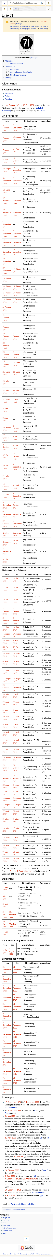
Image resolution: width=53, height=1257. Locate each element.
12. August (7, 679)
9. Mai (15, 446)
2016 (5, 656)
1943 (15, 1000)
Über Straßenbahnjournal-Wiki (24, 1254)
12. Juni (6, 627)
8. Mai (5, 160)
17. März (16, 828)
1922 (5, 991)
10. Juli (5, 455)
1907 (17, 105)
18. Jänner (17, 293)
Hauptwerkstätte (11, 1108)
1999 (5, 590)
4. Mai (5, 887)
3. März (16, 819)
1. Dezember (29, 1102)
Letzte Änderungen (9, 1228)
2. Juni (7, 1176)
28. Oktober (9, 1170)
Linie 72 (43, 111)
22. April (16, 702)
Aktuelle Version (42, 26)
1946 (15, 439)
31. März (6, 400)
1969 (15, 459)
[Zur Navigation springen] (4, 3)
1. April (15, 400)
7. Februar (17, 299)
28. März (6, 640)
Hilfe (4, 1233)
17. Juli (5, 588)
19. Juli (5, 600)
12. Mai (16, 852)
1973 (19, 1102)
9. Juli (15, 437)
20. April (6, 702)
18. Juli (16, 588)
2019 (15, 517)
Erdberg (8, 96)
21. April (6, 671)
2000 (11, 917)
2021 (5, 781)
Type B (45, 1170)
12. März (6, 190)
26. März (6, 654)
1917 (15, 972)
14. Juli (16, 578)
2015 (15, 508)
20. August (7, 427)
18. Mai (6, 859)
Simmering (9, 93)
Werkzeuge (48, 9)
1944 (15, 203)
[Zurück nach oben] (26, 1238)
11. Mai (5, 578)
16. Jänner (7, 293)
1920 (5, 982)
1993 (22, 1157)
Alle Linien (32, 1204)
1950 (5, 890)
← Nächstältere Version (28, 26)
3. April (5, 418)
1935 (5, 953)
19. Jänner (7, 299)
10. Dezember (10, 1190)
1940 (15, 131)
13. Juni (16, 627)
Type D (42, 1195)
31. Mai (16, 485)
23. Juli (16, 600)
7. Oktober (12, 1111)
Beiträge (19, 24)
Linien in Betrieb (18, 1210)
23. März (6, 381)
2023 (15, 544)
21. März (6, 372)
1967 (15, 1009)
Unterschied (14, 26)
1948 (15, 449)
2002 (17, 1170)
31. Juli (5, 559)
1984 (5, 899)
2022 (5, 788)
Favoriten (8, 99)
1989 (19, 1111)
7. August (6, 634)
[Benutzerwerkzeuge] (48, 3)
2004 (13, 1176)
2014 (5, 637)
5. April (15, 640)
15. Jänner (17, 286)
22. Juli (5, 647)
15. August (17, 679)
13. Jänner (7, 278)
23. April (16, 671)
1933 (5, 193)
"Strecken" (6, 1220)
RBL (34, 1176)
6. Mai (15, 710)
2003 (5, 614)
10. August (17, 634)
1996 (15, 488)
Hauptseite (6, 1218)
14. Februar (10, 105)
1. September (22, 871)
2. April (5, 409)
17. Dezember (10, 1102)
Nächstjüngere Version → (29, 28)
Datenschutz (7, 1254)
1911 (14, 164)
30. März (16, 390)
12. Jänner (17, 269)
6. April (7, 1195)
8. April (5, 661)
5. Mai (5, 710)
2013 (15, 1046)
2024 (5, 822)
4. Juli (5, 792)
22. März (16, 372)
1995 (5, 917)
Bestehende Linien (18, 1204)
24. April (16, 785)
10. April (16, 661)
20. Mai (16, 859)
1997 (5, 935)
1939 (15, 991)
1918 (15, 140)
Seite (4, 9)
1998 (14, 1138)
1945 (15, 272)
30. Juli (16, 541)
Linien (5, 1223)
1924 (5, 581)
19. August (7, 169)
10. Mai (6, 717)
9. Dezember (10, 1179)
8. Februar (7, 307)
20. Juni (16, 1157)
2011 (15, 1037)
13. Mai (16, 740)
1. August (6, 798)
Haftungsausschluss (43, 1254)
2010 (5, 630)
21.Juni (10, 871)
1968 (5, 1019)
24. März (6, 390)
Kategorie (6, 1210)
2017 (5, 673)
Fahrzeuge (6, 1225)
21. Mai (16, 717)
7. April (15, 725)
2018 (5, 697)
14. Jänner (7, 286)
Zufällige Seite (7, 1230)
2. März (6, 819)
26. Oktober (28, 1179)
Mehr (16, 9)
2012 (15, 499)
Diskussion (10, 9)
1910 (5, 162)
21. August (17, 798)
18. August (17, 137)
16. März (6, 828)
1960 (15, 470)
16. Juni (26, 105)
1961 (32, 105)
